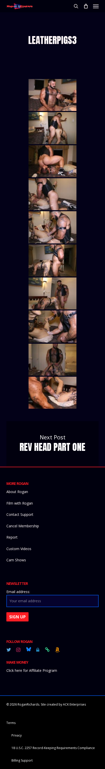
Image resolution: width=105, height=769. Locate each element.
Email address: (18, 591)
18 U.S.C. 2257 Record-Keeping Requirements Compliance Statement (53, 748)
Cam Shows (16, 560)
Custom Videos (18, 548)
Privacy (16, 735)
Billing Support (22, 760)
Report (12, 537)
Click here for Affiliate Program (31, 670)
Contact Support (19, 514)
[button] (96, 6)
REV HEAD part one (52, 443)
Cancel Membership (22, 525)
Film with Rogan (19, 503)
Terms (11, 723)
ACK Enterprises (74, 704)
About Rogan (17, 491)
